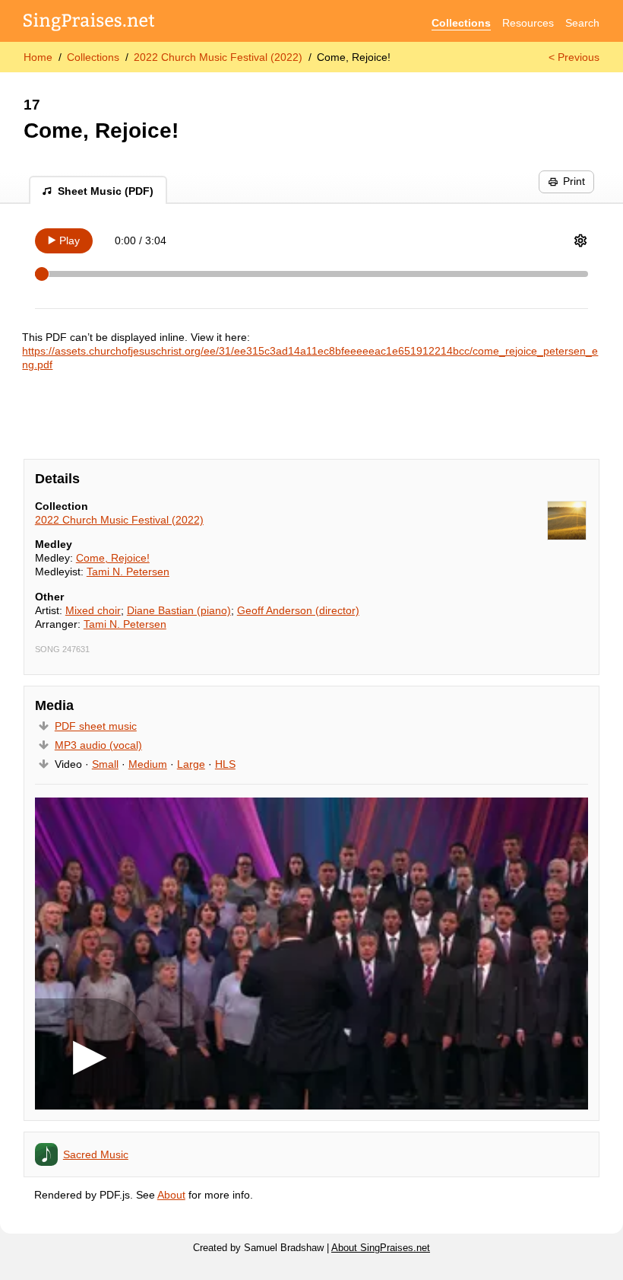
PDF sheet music (96, 726)
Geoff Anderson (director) (298, 610)
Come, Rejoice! (113, 558)
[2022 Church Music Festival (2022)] (567, 520)
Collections (461, 23)
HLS (225, 764)
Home (38, 57)
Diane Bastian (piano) (179, 610)
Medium (147, 764)
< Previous (574, 57)
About (171, 1195)
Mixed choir (93, 610)
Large (191, 764)
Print (574, 181)
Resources (528, 23)
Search (582, 23)
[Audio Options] (580, 240)
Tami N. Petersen (128, 571)
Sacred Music (95, 1154)
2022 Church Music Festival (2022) (218, 57)
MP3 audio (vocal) (98, 745)
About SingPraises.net (380, 1248)
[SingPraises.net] (89, 23)
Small (105, 764)
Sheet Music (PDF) (105, 191)
